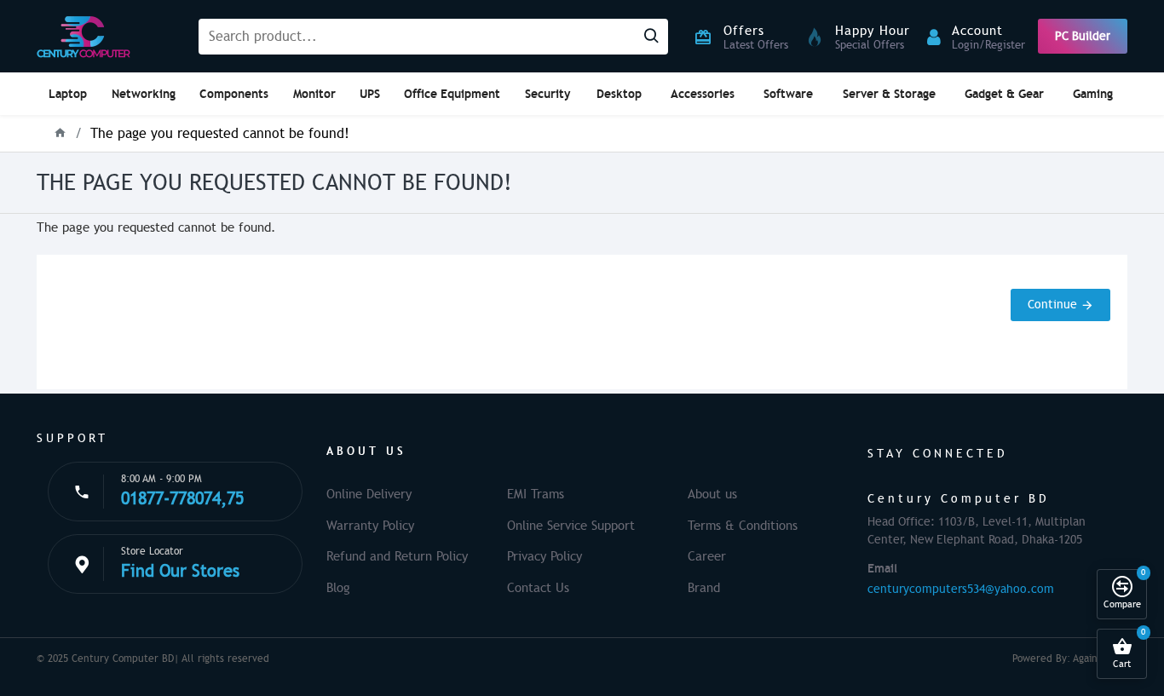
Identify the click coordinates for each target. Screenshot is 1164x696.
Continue (1052, 304)
